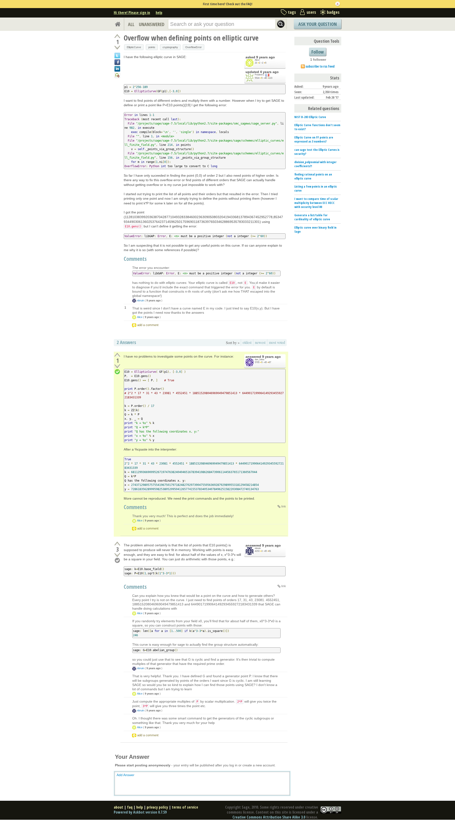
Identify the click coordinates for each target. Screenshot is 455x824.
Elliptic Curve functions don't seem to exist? (317, 127)
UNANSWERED (151, 24)
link (283, 506)
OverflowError (193, 47)
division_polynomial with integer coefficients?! (315, 164)
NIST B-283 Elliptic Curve (310, 117)
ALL (131, 24)
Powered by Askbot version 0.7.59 (140, 812)
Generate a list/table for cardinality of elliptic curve (312, 217)
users (311, 12)
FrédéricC (259, 75)
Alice (257, 60)
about (118, 807)
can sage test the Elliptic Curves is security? (316, 151)
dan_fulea (259, 359)
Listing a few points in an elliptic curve (315, 188)
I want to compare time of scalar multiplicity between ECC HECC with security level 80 (316, 203)
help (159, 12)
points (151, 47)
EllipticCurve (134, 47)
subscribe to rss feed (320, 66)
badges (333, 12)
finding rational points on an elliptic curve (313, 176)
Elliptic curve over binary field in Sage (315, 229)
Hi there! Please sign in (132, 12)
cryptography (170, 47)
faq (129, 807)
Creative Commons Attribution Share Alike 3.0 (268, 817)
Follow (317, 52)
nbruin (140, 300)
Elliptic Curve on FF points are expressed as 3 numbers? (313, 139)
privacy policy (157, 807)
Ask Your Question (317, 24)
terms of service (185, 807)
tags (292, 12)
